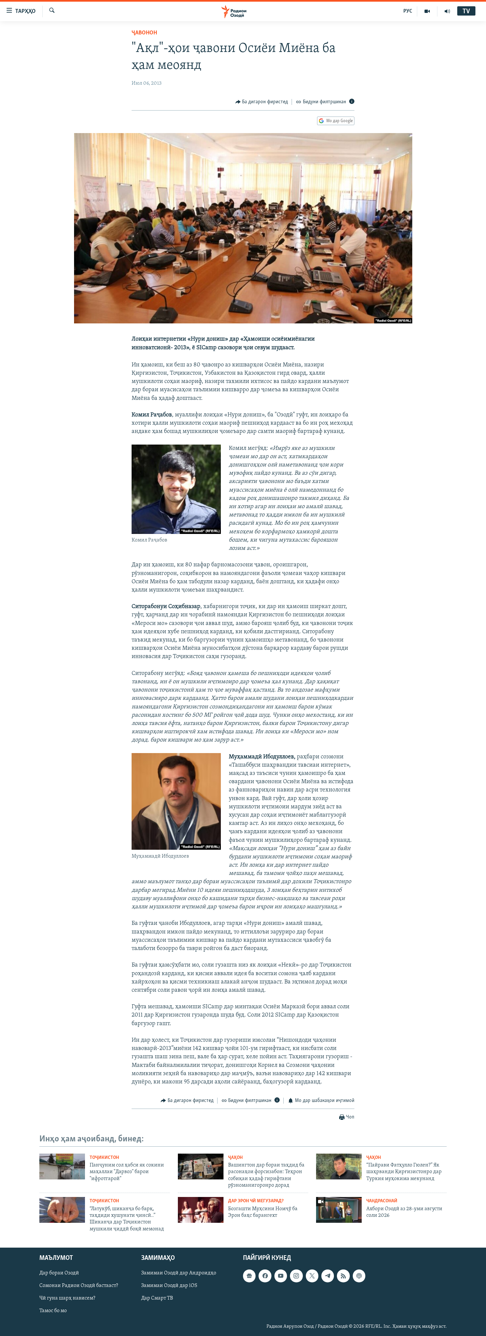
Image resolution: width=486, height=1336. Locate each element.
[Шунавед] (447, 11)
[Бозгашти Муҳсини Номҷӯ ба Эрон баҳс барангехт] (200, 1210)
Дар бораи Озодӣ (59, 1273)
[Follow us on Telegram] (327, 1275)
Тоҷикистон (104, 1157)
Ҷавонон (144, 33)
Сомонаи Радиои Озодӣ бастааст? (78, 1285)
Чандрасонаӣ (381, 1201)
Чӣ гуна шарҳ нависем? (67, 1298)
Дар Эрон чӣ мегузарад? (256, 1201)
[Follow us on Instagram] (296, 1275)
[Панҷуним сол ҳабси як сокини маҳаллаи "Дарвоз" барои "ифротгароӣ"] (62, 1166)
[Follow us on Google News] (249, 1275)
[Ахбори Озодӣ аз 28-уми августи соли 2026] (339, 1210)
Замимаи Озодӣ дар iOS (169, 1285)
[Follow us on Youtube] (280, 1275)
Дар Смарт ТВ (157, 1298)
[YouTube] (427, 11)
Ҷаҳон (235, 1157)
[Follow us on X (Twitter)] (312, 1275)
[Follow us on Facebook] (265, 1275)
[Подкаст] (359, 1275)
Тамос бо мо (53, 1311)
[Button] (261, 102)
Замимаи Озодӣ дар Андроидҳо (178, 1273)
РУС (407, 11)
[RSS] (343, 1275)
